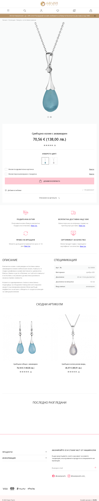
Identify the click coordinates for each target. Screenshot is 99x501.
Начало (4, 20)
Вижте (91, 169)
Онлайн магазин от (88, 500)
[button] (48, 117)
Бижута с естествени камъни (26, 20)
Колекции (12, 20)
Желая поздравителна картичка (21, 169)
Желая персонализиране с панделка (22, 174)
